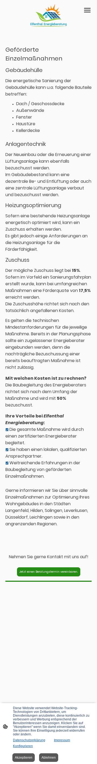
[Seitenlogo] (48, 15)
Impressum (62, 740)
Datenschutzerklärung (29, 740)
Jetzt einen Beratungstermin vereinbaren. (48, 572)
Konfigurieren (23, 746)
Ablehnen (48, 757)
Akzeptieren (23, 757)
